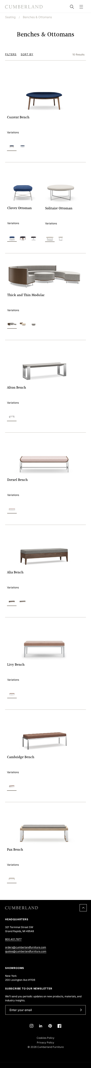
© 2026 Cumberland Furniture (46, 1047)
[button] (81, 6)
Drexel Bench (17, 480)
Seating (10, 17)
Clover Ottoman (19, 208)
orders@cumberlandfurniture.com (25, 947)
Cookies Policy (45, 1037)
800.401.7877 (13, 939)
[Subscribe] (81, 1010)
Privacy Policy (45, 1042)
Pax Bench (15, 849)
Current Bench (18, 117)
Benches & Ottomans (37, 17)
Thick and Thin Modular (25, 295)
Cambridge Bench (20, 757)
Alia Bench (15, 572)
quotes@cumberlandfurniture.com (25, 951)
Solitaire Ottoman (58, 208)
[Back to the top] (83, 907)
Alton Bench (16, 387)
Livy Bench (16, 664)
